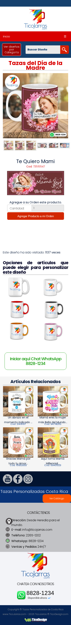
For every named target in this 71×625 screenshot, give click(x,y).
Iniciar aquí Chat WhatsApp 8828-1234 (35, 361)
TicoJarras (41, 614)
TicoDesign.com (59, 614)
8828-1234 (40, 593)
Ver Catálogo (56, 498)
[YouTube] (7, 482)
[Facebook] (18, 482)
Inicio (6, 36)
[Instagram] (28, 482)
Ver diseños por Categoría (12, 49)
